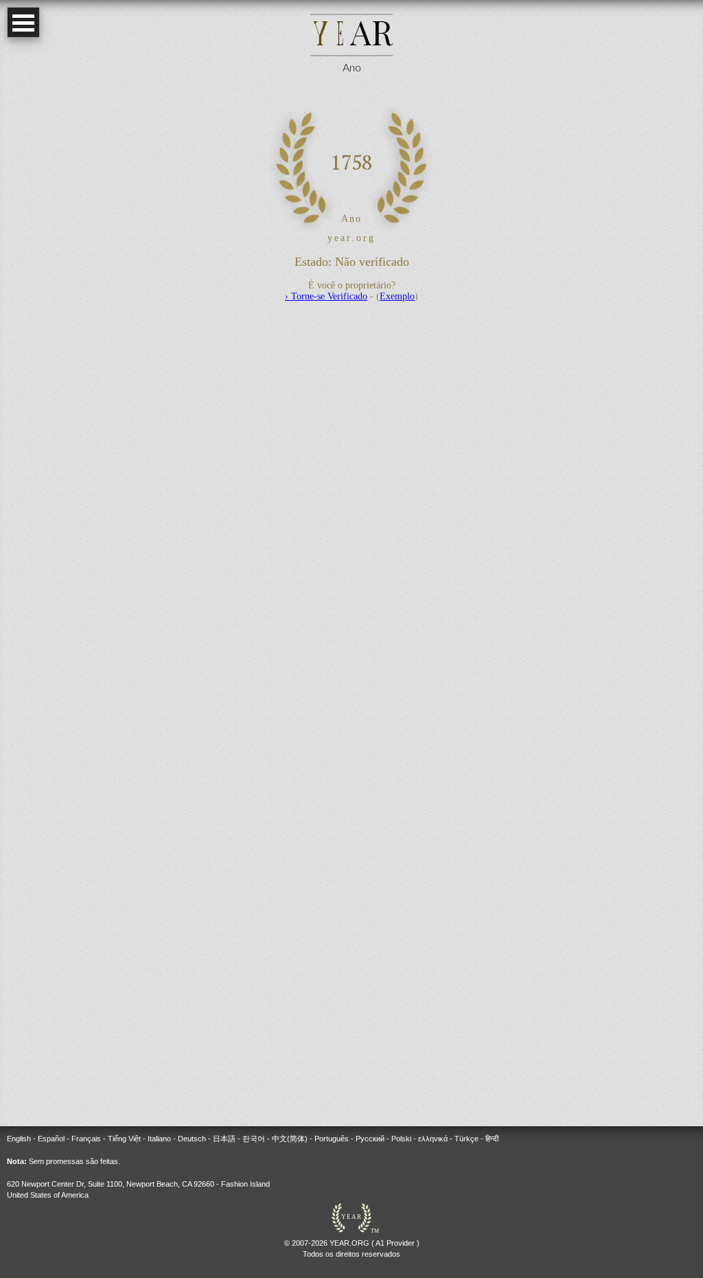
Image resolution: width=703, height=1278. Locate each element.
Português (331, 1138)
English (19, 1138)
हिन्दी (491, 1138)
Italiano (159, 1138)
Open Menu (23, 22)
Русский (370, 1138)
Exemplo (397, 296)
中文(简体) (290, 1138)
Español (51, 1138)
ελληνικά (433, 1138)
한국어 (253, 1138)
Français (86, 1138)
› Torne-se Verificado (326, 296)
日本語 (224, 1138)
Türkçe (466, 1138)
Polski (401, 1138)
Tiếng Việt (124, 1138)
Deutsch (192, 1138)
